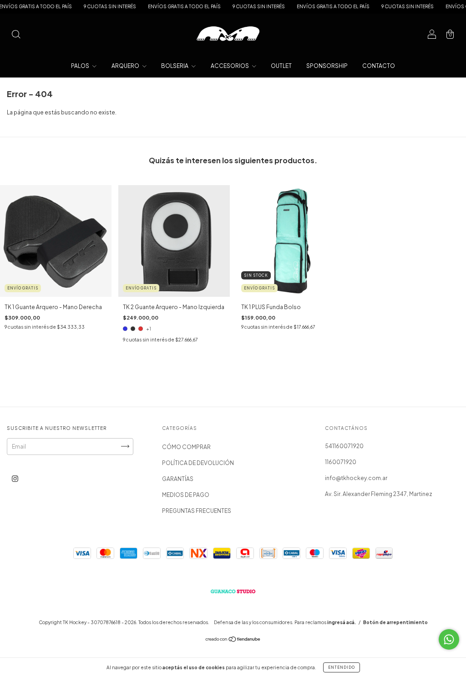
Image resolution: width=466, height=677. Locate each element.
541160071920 (344, 446)
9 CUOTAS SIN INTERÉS (94, 6)
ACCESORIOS (230, 65)
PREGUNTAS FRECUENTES (196, 510)
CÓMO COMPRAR (186, 447)
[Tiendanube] (233, 640)
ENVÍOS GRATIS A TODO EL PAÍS (169, 6)
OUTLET (281, 65)
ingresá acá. (341, 622)
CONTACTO (378, 65)
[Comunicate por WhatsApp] (449, 639)
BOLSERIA (175, 65)
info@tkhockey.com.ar (356, 478)
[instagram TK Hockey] (15, 478)
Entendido (341, 667)
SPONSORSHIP (327, 65)
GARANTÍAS (177, 478)
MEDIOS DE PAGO (185, 494)
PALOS (80, 65)
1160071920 (340, 462)
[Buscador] (15, 35)
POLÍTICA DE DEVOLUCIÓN (198, 463)
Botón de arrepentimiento (395, 622)
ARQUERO (125, 65)
